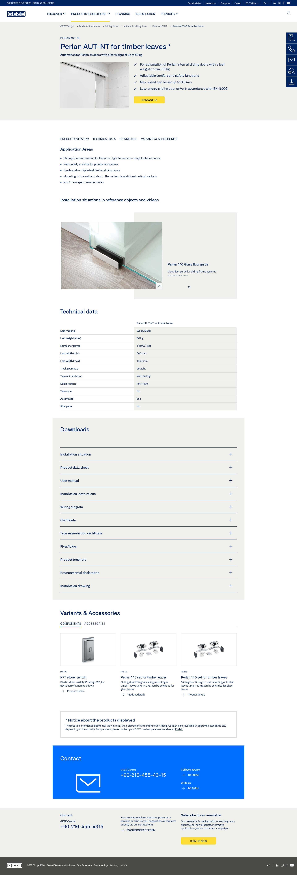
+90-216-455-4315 (81, 826)
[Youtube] (288, 3)
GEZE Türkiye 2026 (36, 865)
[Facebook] (284, 3)
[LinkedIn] (274, 3)
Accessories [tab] (94, 623)
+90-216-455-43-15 (143, 775)
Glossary (114, 865)
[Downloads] (291, 81)
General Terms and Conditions (61, 865)
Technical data (104, 139)
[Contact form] (291, 59)
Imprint (124, 865)
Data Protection (84, 865)
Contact (66, 815)
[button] (252, 3)
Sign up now (198, 841)
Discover (54, 14)
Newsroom (211, 3)
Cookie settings (101, 865)
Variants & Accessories (159, 139)
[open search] (289, 14)
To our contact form (141, 830)
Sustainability (194, 3)
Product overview (74, 139)
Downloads (128, 139)
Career (238, 3)
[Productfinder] (291, 37)
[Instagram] (279, 3)
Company (225, 3)
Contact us (149, 100)
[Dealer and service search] (291, 70)
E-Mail (179, 729)
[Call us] (291, 48)
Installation (145, 14)
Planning (122, 14)
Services (168, 14)
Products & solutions (88, 14)
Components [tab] (70, 623)
